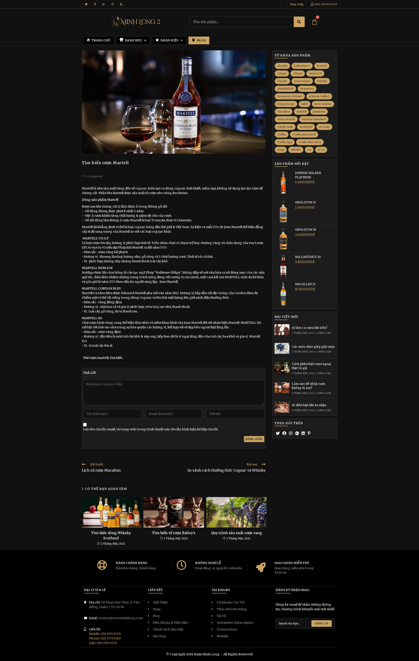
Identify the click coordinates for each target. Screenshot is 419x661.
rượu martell (98, 358)
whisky (296, 149)
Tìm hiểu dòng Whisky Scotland (111, 535)
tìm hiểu (116, 358)
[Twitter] (86, 4)
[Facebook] (95, 4)
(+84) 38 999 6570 (325, 4)
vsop (280, 149)
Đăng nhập (297, 4)
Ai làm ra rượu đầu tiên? (309, 328)
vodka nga (284, 142)
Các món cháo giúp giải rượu (313, 347)
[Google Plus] (103, 4)
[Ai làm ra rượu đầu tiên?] (282, 330)
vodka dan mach (304, 134)
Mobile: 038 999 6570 (105, 634)
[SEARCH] (299, 22)
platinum (319, 111)
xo (309, 149)
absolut (282, 65)
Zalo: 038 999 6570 (103, 643)
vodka (281, 134)
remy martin (286, 119)
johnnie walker (319, 96)
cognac (282, 81)
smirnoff (306, 126)
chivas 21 (315, 73)
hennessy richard (289, 96)
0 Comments (94, 176)
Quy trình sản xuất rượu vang (236, 533)
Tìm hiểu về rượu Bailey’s (174, 533)
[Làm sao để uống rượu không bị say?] (282, 388)
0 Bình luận (323, 333)
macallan (283, 111)
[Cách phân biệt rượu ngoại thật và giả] (282, 368)
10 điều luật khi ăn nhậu (309, 405)
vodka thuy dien (310, 142)
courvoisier (302, 81)
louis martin (322, 104)
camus (281, 73)
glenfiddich (285, 88)
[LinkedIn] (303, 433)
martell (301, 111)
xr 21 (321, 149)
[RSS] (121, 4)
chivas (297, 73)
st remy (324, 126)
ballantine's (302, 65)
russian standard (314, 119)
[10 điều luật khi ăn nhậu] (282, 408)
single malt (285, 126)
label (304, 104)
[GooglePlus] (297, 433)
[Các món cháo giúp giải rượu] (282, 349)
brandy (322, 65)
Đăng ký (321, 623)
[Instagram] (112, 4)
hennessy (307, 88)
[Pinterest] (309, 433)
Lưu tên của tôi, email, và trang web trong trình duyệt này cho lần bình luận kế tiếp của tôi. (150, 429)
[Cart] (314, 22)
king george (285, 104)
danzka (322, 81)
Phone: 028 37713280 (105, 638)
